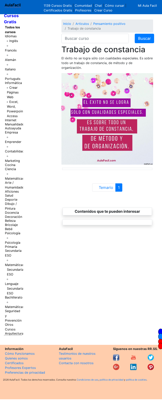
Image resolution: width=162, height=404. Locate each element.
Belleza (10, 221)
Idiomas (11, 36)
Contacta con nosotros (76, 363)
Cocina (10, 165)
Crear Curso (103, 10)
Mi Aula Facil (147, 5)
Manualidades (15, 124)
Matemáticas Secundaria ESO (14, 269)
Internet (10, 120)
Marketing (12, 161)
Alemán (10, 60)
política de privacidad (111, 379)
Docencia (12, 213)
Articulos (82, 24)
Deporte (11, 200)
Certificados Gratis (58, 10)
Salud (9, 195)
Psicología (12, 233)
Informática (13, 83)
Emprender (13, 142)
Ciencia (10, 169)
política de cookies (136, 379)
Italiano (10, 69)
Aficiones (12, 191)
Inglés (13, 41)
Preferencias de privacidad (25, 372)
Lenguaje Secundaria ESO (14, 288)
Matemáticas (14, 178)
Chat (98, 5)
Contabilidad (14, 151)
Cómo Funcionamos (20, 353)
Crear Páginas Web (13, 92)
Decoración (13, 217)
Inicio (67, 24)
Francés (11, 50)
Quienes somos (16, 358)
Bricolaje (11, 225)
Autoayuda (13, 128)
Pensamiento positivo (109, 24)
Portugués (12, 79)
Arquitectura (14, 333)
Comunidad (83, 5)
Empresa (11, 132)
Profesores (83, 10)
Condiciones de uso (87, 379)
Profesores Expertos (20, 368)
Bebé (8, 229)
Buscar (144, 38)
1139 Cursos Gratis (58, 5)
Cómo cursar (114, 5)
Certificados (14, 363)
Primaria (11, 247)
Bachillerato (14, 297)
